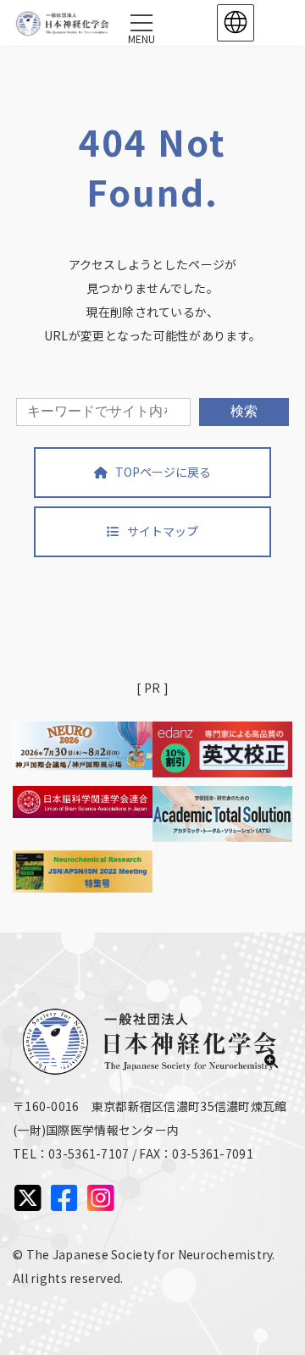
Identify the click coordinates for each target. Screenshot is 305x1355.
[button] (152, 472)
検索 (244, 411)
